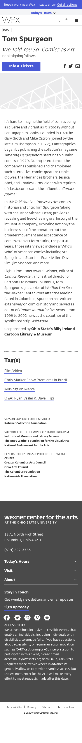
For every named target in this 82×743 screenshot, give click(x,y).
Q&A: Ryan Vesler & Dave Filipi (29, 398)
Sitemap (47, 707)
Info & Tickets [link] (21, 66)
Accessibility (14, 707)
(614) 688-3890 (62, 659)
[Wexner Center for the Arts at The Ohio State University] (41, 522)
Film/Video (13, 371)
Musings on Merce (19, 389)
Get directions (67, 4)
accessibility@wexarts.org (22, 659)
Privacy (32, 707)
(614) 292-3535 (17, 550)
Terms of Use (66, 707)
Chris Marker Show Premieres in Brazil (35, 380)
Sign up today (16, 607)
